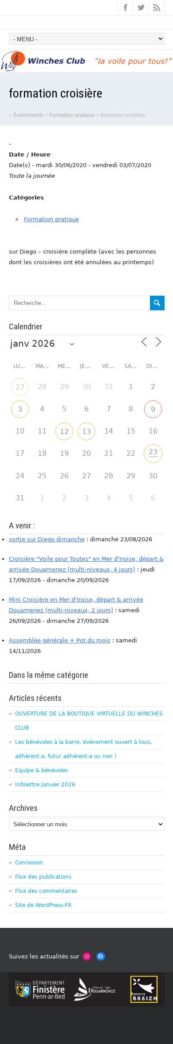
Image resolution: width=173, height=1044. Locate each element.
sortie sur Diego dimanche (47, 539)
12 (64, 431)
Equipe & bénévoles (41, 770)
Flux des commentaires (46, 891)
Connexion (29, 863)
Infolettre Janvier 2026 (45, 785)
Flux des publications (43, 877)
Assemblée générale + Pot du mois (59, 640)
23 (153, 452)
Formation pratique (51, 219)
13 (86, 431)
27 (20, 387)
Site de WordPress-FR (43, 905)
